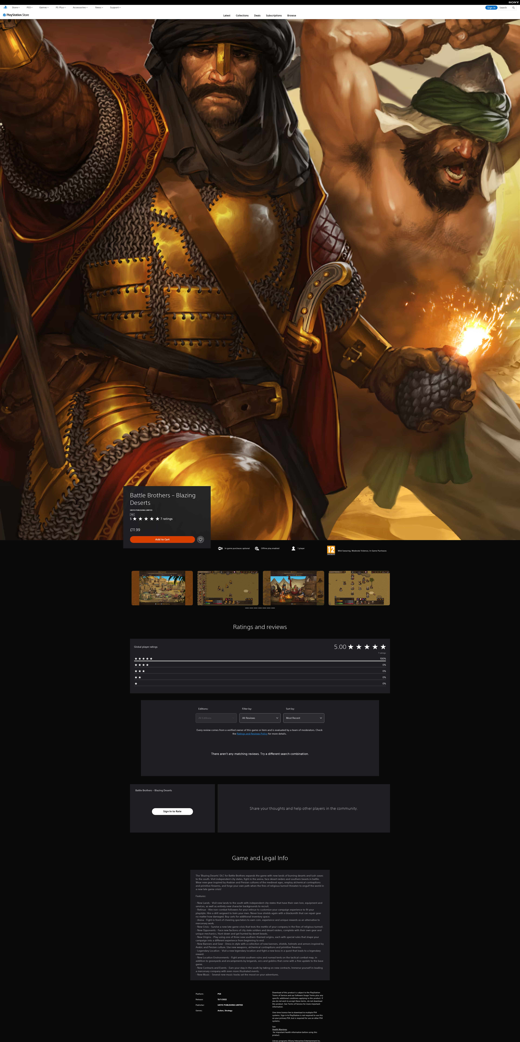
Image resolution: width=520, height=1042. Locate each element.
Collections (242, 15)
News (98, 7)
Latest (226, 15)
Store (15, 7)
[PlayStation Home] (5, 7)
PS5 (29, 7)
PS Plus (60, 7)
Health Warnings (279, 1029)
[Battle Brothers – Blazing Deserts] (162, 588)
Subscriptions (274, 15)
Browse (291, 15)
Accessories (79, 7)
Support (114, 7)
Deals (257, 15)
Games (43, 7)
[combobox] (216, 718)
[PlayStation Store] (17, 15)
